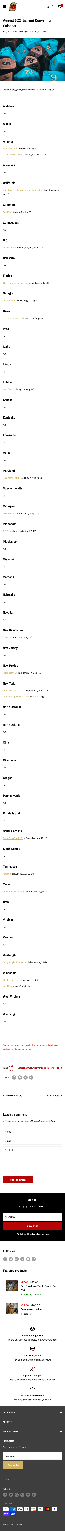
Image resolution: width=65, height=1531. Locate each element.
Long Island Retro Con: (14, 690)
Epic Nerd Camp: (11, 478)
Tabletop (51, 1068)
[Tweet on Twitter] (25, 1077)
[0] (59, 6)
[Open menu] (4, 6)
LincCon (7, 986)
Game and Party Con (13, 283)
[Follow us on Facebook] (5, 1259)
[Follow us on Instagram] (17, 1259)
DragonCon (9, 300)
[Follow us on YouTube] (28, 1259)
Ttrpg (59, 1068)
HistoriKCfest (9, 513)
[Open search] (47, 6)
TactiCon (7, 212)
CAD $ (7, 1479)
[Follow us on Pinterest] (22, 1259)
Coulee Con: (9, 980)
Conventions (39, 1068)
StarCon (7, 637)
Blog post (11, 1068)
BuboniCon (8, 673)
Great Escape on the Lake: (16, 696)
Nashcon (7, 874)
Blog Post (7, 31)
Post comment (18, 1179)
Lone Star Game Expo (14, 891)
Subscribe (32, 1226)
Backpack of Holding (31, 1309)
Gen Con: (8, 389)
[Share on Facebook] (14, 1077)
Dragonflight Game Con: (15, 962)
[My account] (53, 6)
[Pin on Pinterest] (20, 1077)
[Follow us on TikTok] (34, 1259)
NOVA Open (9, 247)
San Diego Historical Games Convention (23, 190)
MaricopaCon (10, 148)
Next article (53, 1095)
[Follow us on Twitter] (11, 1259)
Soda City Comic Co (13, 838)
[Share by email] (31, 1077)
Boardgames (25, 1068)
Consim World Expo (13, 154)
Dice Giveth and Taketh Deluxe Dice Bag (39, 1288)
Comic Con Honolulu (13, 318)
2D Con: (7, 531)
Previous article (14, 1095)
